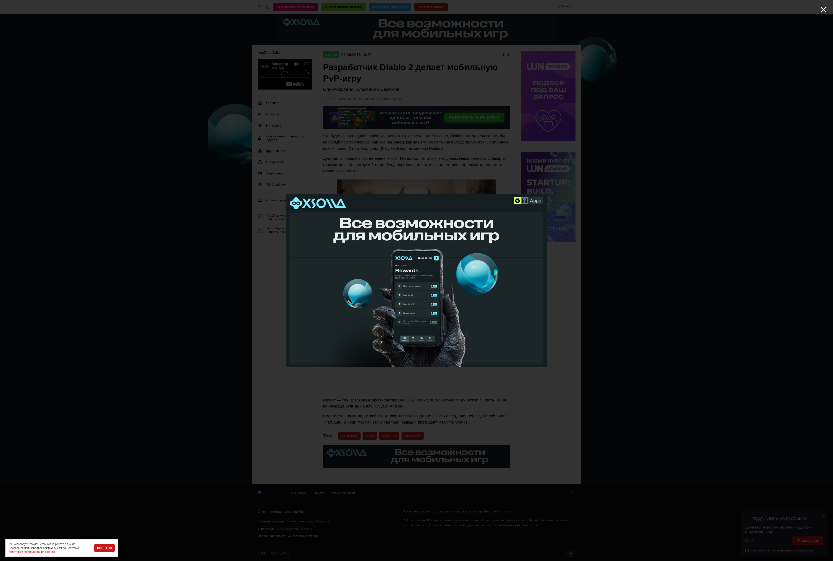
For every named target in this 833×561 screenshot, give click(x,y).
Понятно (104, 548)
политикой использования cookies (32, 551)
